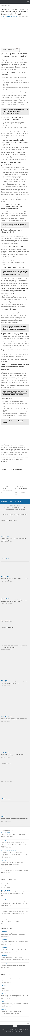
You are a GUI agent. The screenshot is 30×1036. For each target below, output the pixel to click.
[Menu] (28, 2)
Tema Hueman (21, 1031)
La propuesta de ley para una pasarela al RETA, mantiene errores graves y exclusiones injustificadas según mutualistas (14, 854)
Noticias (10, 716)
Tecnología (4, 931)
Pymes (3, 780)
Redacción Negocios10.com (10, 16)
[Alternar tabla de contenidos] (16, 49)
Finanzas (10, 977)
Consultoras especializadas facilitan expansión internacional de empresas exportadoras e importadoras (13, 893)
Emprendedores (5, 5)
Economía (3, 832)
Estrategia (4, 977)
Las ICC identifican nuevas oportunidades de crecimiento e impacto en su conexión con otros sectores (13, 844)
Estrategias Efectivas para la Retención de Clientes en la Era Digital (21, 488)
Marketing (4, 644)
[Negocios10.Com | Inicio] (12, 1)
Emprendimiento (5, 536)
